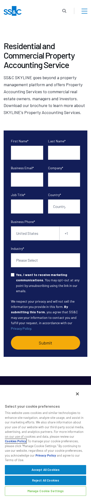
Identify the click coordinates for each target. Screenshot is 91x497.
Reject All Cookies (45, 480)
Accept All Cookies (45, 470)
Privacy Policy (21, 328)
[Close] (77, 394)
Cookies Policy (15, 441)
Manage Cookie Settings (45, 491)
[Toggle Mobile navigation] (84, 11)
